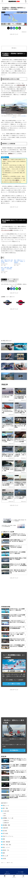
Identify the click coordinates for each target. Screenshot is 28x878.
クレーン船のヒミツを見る (14, 683)
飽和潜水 (16, 279)
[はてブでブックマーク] (14, 28)
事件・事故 (4, 279)
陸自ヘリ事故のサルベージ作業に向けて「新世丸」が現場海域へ (19, 261)
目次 (13, 48)
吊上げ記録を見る (14, 750)
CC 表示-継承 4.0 (23, 115)
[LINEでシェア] (16, 28)
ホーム (7, 871)
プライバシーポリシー (20, 873)
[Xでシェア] (8, 28)
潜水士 (15, 281)
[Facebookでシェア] (11, 28)
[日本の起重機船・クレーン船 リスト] (20, 302)
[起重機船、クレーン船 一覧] (7, 302)
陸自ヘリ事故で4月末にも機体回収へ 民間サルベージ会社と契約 (7, 261)
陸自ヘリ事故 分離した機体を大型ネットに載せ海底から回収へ (6, 269)
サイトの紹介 (21, 871)
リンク (13, 117)
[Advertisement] (14, 39)
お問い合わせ (7, 873)
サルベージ (11, 279)
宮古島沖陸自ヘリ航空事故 (7, 281)
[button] (19, 28)
